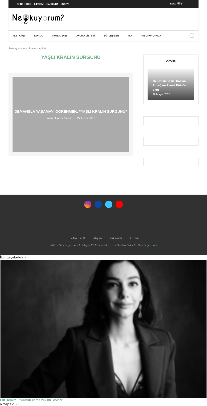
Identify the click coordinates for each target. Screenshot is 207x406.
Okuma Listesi (85, 35)
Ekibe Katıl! (24, 4)
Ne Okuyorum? (147, 245)
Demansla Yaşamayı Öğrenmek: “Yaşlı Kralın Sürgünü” (71, 111)
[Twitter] (108, 204)
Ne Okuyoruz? (151, 35)
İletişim (38, 4)
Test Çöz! (19, 35)
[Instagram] (87, 204)
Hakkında (52, 4)
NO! (130, 35)
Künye (65, 4)
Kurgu (38, 35)
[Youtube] (119, 204)
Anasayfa (14, 48)
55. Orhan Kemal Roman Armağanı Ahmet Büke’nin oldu (170, 85)
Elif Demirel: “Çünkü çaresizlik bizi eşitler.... (32, 400)
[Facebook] (190, 4)
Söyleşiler (111, 35)
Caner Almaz (63, 118)
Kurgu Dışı (59, 35)
